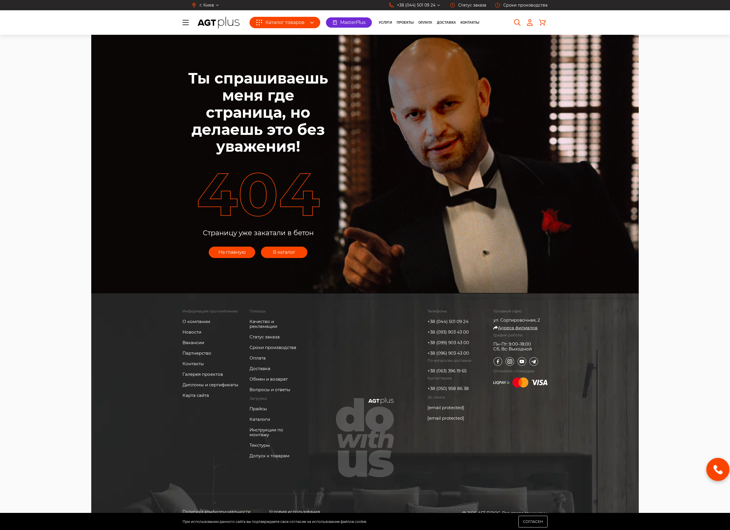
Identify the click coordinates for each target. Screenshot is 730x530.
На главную (232, 252)
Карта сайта (195, 395)
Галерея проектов (202, 374)
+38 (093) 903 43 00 (448, 332)
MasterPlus (353, 22)
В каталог (284, 252)
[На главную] (219, 23)
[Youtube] (521, 361)
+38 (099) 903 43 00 (448, 342)
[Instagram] (509, 361)
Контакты (470, 23)
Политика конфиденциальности (216, 511)
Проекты (405, 23)
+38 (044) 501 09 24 (448, 321)
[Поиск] (517, 22)
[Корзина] (542, 22)
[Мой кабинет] (530, 22)
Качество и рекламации (263, 324)
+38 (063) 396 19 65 (447, 370)
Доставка (446, 23)
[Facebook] (497, 361)
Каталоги (260, 419)
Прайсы (258, 408)
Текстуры (260, 445)
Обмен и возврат (269, 379)
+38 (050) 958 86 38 (448, 388)
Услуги (385, 23)
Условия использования (294, 511)
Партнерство (196, 353)
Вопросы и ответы (270, 389)
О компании (196, 321)
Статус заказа (265, 336)
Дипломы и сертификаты (210, 384)
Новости (191, 332)
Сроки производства (273, 347)
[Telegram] (533, 361)
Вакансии (193, 342)
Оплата (425, 23)
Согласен (533, 521)
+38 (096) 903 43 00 (448, 353)
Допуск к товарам (269, 455)
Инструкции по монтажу (266, 432)
